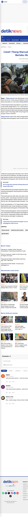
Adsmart (4, 43)
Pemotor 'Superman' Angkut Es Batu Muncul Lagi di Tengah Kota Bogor (13, 255)
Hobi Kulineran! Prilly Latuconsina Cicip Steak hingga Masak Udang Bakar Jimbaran (7, 328)
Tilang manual (10, 98)
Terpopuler (12, 43)
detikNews (3, 46)
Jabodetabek (15, 40)
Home (3, 40)
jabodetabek (5, 233)
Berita (8, 40)
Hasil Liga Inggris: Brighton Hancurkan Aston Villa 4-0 (20, 328)
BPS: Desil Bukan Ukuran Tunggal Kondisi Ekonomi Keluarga (21, 345)
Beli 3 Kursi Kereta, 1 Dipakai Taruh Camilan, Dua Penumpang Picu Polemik (7, 346)
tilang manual (5, 230)
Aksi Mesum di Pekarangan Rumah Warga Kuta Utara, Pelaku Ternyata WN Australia (8, 306)
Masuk (25, 1)
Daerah (18, 43)
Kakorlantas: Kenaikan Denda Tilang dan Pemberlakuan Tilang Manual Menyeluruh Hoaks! (13, 250)
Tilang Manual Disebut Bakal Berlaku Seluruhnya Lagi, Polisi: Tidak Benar (13, 259)
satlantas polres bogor (17, 230)
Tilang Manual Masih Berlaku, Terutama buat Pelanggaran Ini (12, 264)
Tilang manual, (5, 117)
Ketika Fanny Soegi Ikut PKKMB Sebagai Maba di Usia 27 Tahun (9, 286)
